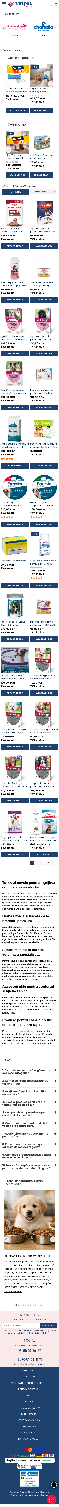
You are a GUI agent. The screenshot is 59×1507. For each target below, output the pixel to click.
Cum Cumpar (28, 1370)
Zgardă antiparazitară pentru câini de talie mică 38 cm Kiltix (14, 392)
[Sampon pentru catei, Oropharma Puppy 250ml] (15, 267)
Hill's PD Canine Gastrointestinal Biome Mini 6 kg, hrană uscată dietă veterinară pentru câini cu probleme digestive (16, 157)
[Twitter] (29, 1350)
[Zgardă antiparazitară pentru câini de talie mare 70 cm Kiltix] (15, 321)
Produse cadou (28, 1432)
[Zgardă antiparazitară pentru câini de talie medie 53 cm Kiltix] (44, 321)
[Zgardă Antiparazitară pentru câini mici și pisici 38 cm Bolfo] (44, 213)
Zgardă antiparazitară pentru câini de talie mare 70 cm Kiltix (14, 338)
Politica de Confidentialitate (34, 1333)
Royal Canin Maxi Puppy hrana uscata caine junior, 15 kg (44, 839)
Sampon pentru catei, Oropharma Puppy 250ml (14, 284)
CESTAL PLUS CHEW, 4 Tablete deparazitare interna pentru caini (17, 90)
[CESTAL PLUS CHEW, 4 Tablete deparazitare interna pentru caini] (17, 75)
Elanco (44, 35)
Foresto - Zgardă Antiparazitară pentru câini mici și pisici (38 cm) (44, 504)
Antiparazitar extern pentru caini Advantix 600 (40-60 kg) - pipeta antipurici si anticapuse (43, 785)
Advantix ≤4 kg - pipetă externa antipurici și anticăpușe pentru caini (43, 677)
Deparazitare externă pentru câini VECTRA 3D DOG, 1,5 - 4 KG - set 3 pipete (42, 623)
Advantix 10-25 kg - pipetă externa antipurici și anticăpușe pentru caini (44, 731)
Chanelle (15, 35)
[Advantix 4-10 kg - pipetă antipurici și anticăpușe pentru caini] (15, 714)
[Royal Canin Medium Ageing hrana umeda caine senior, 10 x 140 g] (15, 213)
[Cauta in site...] (50, 4)
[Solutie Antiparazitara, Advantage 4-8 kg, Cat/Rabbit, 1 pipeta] (44, 267)
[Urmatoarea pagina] (52, 863)
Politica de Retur (28, 1389)
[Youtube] (24, 1350)
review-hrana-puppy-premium (27, 1256)
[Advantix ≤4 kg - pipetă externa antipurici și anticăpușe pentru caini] (44, 660)
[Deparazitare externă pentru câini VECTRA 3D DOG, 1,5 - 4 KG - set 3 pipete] (44, 606)
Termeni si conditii (28, 1414)
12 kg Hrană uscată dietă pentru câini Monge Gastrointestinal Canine (43, 562)
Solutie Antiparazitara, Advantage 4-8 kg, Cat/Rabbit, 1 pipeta (41, 284)
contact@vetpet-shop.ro (31, 1364)
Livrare (28, 1376)
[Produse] (4, 4)
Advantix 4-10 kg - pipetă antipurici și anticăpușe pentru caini (14, 731)
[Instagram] (39, 1350)
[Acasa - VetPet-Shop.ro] (20, 4)
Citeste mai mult (13, 1291)
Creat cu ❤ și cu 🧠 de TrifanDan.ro (29, 1491)
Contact (28, 1395)
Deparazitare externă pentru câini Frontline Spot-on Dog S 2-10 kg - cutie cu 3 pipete (43, 392)
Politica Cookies (28, 1420)
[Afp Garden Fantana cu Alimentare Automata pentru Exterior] (41, 142)
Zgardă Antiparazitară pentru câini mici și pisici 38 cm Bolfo (43, 230)
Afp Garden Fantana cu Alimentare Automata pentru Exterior (41, 157)
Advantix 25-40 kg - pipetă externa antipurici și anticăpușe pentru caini (14, 785)
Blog (28, 1401)
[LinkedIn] (34, 1350)
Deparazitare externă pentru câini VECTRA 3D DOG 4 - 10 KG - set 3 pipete (13, 677)
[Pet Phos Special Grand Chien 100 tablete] (15, 606)
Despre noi (28, 1426)
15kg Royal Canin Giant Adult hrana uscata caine (14, 839)
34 (47, 862)
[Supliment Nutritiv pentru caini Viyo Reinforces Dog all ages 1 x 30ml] (44, 428)
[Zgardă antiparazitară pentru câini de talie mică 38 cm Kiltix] (15, 375)
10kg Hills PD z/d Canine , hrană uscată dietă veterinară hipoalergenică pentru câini (38, 90)
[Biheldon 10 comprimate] (15, 545)
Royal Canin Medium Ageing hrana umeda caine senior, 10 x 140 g (12, 230)
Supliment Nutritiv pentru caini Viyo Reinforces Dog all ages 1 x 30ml (43, 445)
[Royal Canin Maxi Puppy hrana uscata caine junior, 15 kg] (44, 822)
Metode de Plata (28, 1407)
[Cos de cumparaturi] (55, 4)
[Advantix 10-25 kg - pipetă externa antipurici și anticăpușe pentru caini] (44, 714)
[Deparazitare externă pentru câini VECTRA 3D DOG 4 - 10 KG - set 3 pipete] (15, 660)
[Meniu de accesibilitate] (54, 1485)
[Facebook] (20, 1350)
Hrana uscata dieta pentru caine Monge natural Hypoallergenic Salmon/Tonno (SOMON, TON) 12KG (15, 445)
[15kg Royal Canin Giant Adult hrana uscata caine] (15, 822)
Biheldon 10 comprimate (13, 560)
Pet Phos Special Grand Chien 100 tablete (13, 623)
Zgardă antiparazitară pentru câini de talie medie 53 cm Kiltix (41, 338)
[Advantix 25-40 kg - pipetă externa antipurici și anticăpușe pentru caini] (15, 768)
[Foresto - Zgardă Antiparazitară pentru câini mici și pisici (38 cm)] (44, 487)
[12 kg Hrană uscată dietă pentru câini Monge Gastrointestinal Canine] (44, 545)
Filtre (17, 191)
